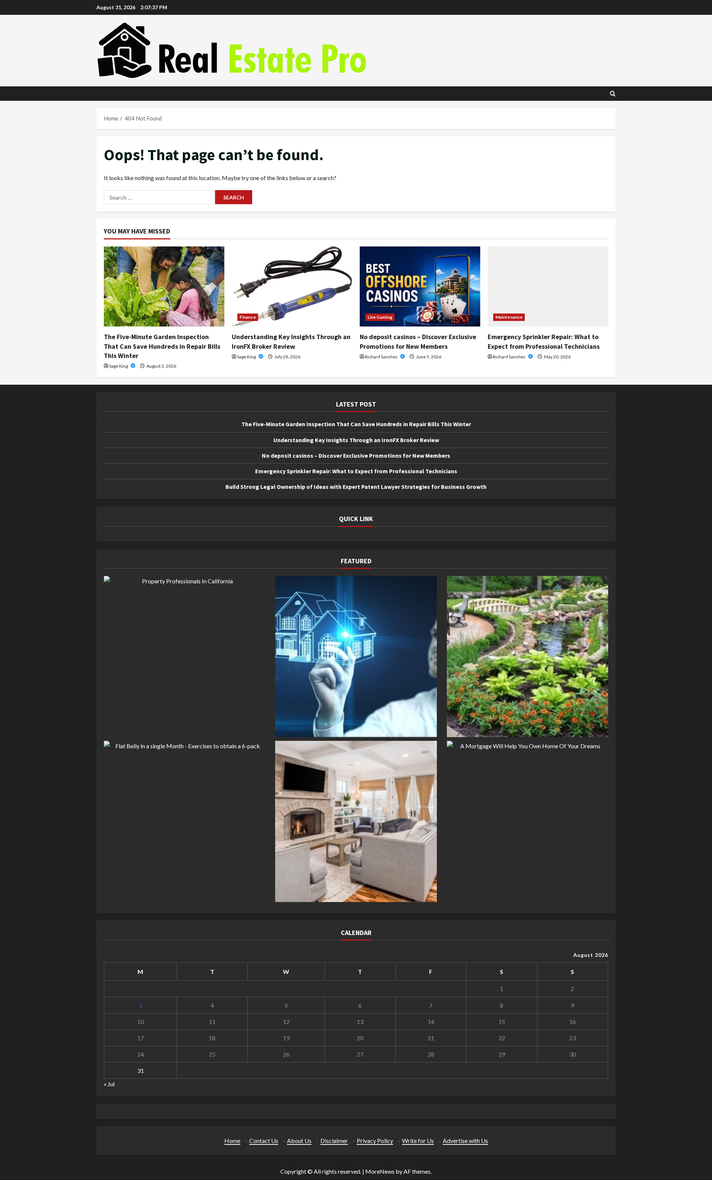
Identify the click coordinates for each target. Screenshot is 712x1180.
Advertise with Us (465, 1140)
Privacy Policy (375, 1140)
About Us (299, 1140)
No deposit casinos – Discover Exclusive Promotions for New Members (356, 455)
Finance (248, 317)
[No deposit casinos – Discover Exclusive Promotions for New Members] (420, 286)
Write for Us (418, 1140)
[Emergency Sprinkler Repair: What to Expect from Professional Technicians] (548, 286)
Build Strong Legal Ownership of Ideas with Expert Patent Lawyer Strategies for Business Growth (356, 486)
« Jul (109, 1083)
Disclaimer (334, 1140)
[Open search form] (613, 93)
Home (232, 1140)
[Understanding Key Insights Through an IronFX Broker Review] (292, 286)
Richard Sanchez (381, 356)
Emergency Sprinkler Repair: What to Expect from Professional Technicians (356, 471)
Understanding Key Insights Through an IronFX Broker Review (356, 440)
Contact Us (263, 1140)
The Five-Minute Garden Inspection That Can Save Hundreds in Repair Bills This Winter (162, 345)
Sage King (119, 366)
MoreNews (380, 1171)
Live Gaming (379, 317)
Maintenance (509, 317)
